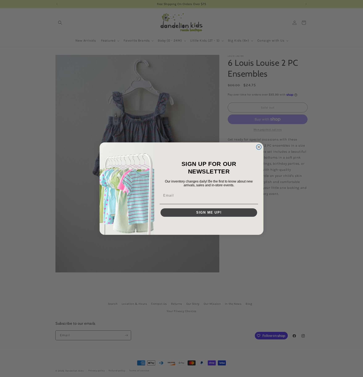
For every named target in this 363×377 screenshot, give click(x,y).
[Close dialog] (258, 147)
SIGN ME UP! (209, 212)
